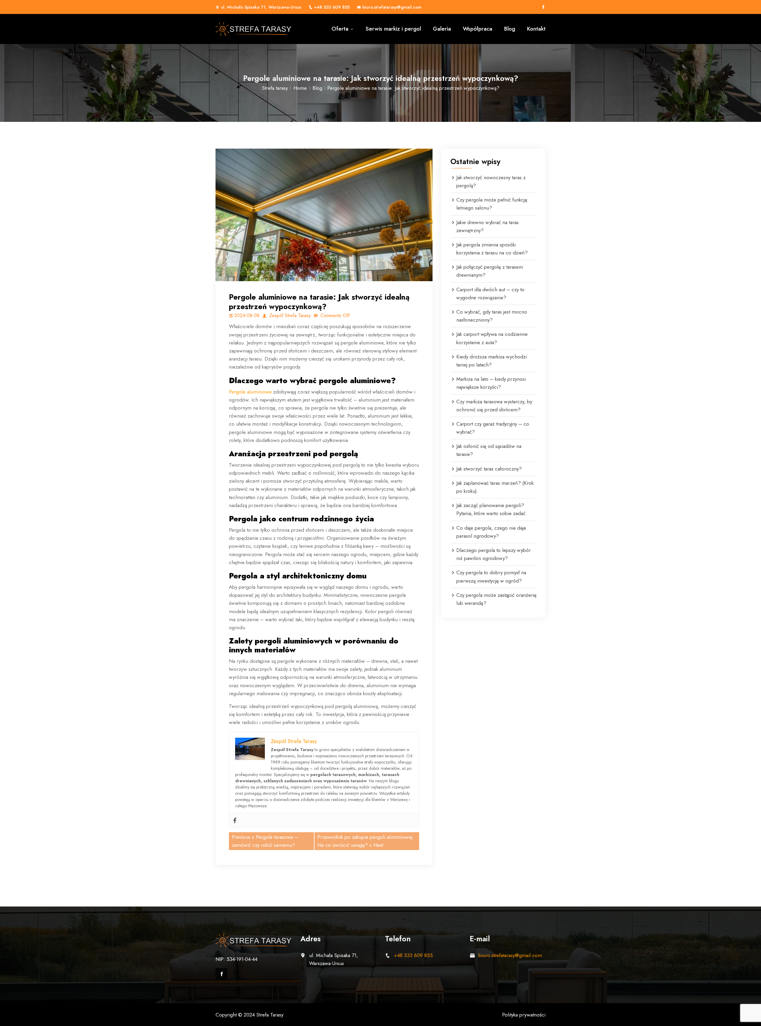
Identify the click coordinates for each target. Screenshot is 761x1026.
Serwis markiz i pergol (393, 29)
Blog (509, 29)
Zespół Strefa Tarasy (289, 315)
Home (300, 88)
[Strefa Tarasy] (253, 29)
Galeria (442, 29)
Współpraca (477, 29)
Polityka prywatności (523, 1014)
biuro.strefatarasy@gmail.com (392, 7)
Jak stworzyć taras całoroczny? (489, 468)
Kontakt (536, 29)
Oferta (339, 29)
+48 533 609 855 (332, 7)
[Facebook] (543, 7)
